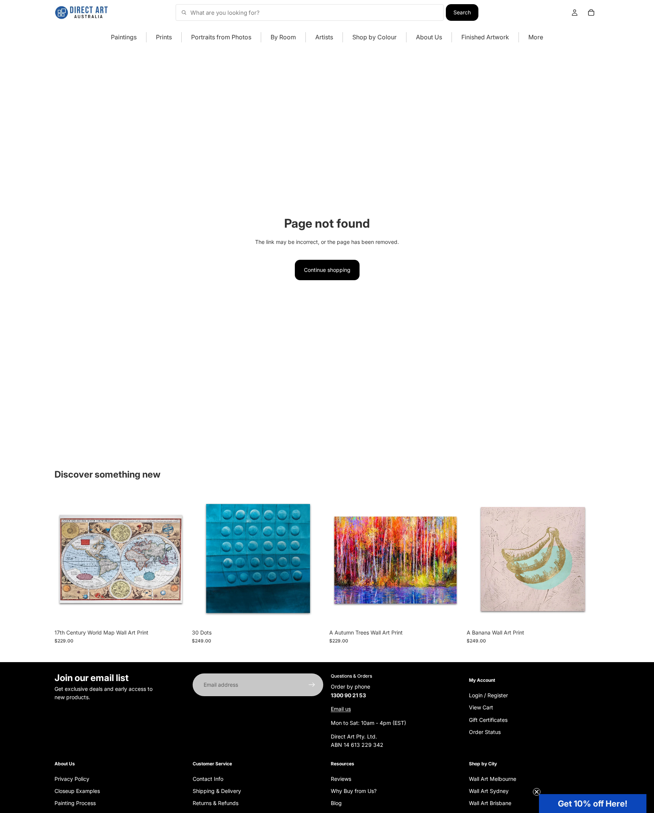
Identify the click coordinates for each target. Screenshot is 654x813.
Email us (341, 709)
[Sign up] (312, 685)
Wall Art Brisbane (490, 803)
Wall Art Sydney (489, 791)
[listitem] (536, 37)
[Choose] (175, 614)
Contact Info (208, 778)
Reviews (341, 778)
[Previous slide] (65, 559)
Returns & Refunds (215, 803)
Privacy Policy (71, 778)
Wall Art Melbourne (492, 778)
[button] (592, 803)
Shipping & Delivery (217, 791)
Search (462, 12)
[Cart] (591, 12)
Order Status (485, 732)
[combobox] (309, 12)
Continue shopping (327, 270)
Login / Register (488, 695)
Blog (336, 803)
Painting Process (75, 803)
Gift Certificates (488, 719)
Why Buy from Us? (354, 791)
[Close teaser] (536, 792)
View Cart (481, 707)
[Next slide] (176, 559)
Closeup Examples (77, 791)
